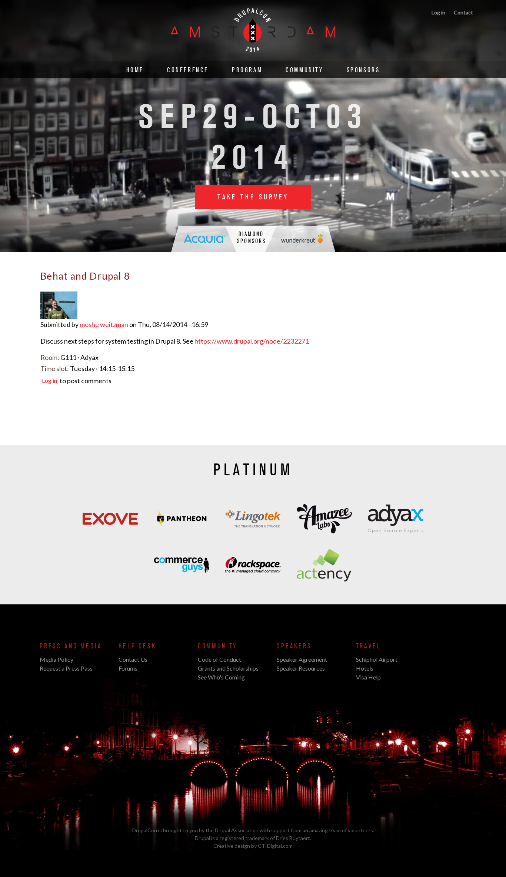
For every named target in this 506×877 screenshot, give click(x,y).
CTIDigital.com (275, 846)
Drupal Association (237, 830)
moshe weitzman (104, 324)
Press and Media (71, 646)
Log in (438, 12)
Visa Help (368, 677)
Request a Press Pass (66, 668)
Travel (368, 646)
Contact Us (133, 659)
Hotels (364, 668)
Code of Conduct (219, 659)
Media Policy (56, 659)
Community (304, 70)
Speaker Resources (301, 668)
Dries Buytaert (293, 838)
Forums (128, 668)
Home (135, 70)
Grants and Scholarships (228, 668)
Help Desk (137, 646)
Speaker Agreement (302, 659)
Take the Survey (253, 197)
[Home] (253, 57)
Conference (188, 70)
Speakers (294, 646)
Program (247, 70)
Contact (463, 12)
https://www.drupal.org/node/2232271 (251, 341)
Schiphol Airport (376, 659)
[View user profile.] (58, 315)
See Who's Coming (221, 677)
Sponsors (363, 70)
